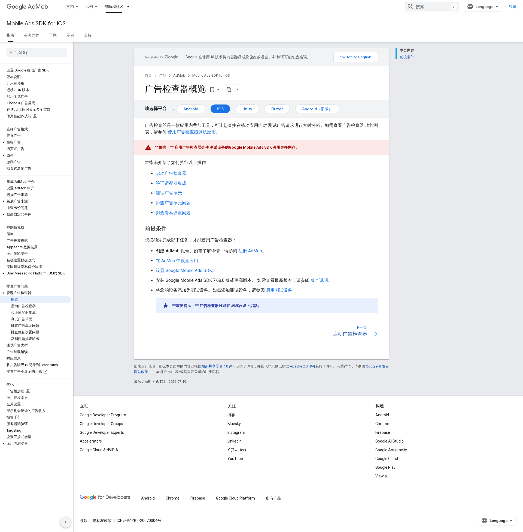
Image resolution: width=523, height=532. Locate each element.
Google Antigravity (391, 450)
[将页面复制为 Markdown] (229, 89)
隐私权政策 (102, 520)
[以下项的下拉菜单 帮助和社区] (129, 6)
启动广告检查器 (171, 173)
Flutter (277, 108)
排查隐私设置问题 (173, 212)
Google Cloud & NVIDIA (99, 450)
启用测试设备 (279, 290)
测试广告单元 (169, 193)
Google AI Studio (389, 441)
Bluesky (234, 424)
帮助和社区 (113, 6)
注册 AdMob (250, 250)
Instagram (236, 432)
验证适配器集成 (171, 183)
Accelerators (91, 441)
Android (190, 108)
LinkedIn (234, 441)
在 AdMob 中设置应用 (177, 260)
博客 (231, 415)
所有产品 (273, 498)
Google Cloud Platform (235, 498)
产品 (162, 75)
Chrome (382, 424)
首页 (148, 75)
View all (381, 476)
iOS (220, 108)
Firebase (382, 432)
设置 (184, 270)
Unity (247, 108)
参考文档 (31, 35)
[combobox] (432, 6)
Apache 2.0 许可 (302, 366)
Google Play (385, 467)
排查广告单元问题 (173, 202)
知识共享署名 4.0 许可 (218, 366)
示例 (89, 6)
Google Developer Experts (102, 432)
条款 (83, 520)
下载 (53, 35)
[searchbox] (37, 52)
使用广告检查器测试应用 (192, 132)
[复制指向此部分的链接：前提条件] (172, 229)
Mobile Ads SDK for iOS (36, 23)
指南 (10, 35)
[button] (35, 142)
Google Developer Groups (101, 424)
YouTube (235, 458)
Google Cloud (386, 458)
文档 (70, 6)
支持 (88, 35)
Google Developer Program (103, 415)
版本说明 (319, 280)
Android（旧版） (317, 108)
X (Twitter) (236, 450)
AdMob (38, 6)
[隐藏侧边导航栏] (65, 522)
